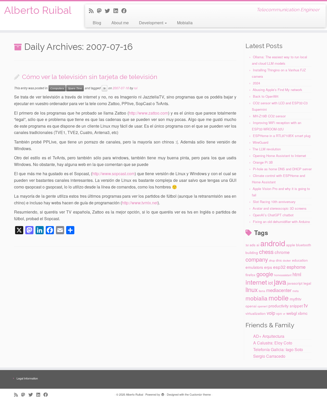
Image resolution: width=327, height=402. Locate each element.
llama (262, 291)
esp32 (279, 267)
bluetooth (303, 244)
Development (151, 23)
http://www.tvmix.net (140, 203)
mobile (278, 297)
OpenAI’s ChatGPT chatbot (273, 215)
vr (284, 314)
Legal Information (27, 378)
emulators (254, 267)
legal (307, 283)
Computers (57, 88)
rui (135, 88)
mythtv (295, 299)
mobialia (256, 298)
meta (296, 291)
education (300, 260)
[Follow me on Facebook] (125, 10)
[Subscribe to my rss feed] (93, 10)
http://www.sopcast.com (113, 173)
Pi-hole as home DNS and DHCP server (282, 168)
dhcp (272, 260)
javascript (294, 283)
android (272, 243)
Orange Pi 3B (263, 162)
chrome (282, 252)
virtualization (256, 313)
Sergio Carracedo (269, 356)
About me (120, 23)
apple (290, 244)
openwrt (262, 306)
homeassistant (282, 275)
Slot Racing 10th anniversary (274, 201)
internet (256, 281)
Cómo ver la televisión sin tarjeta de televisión (89, 77)
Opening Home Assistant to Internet (279, 155)
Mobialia (185, 23)
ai (257, 244)
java (280, 281)
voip (271, 312)
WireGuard (260, 142)
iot (270, 282)
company (257, 259)
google (264, 274)
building (252, 252)
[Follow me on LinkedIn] (117, 10)
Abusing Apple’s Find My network (277, 89)
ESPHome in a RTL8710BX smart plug (281, 135)
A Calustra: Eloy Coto (272, 343)
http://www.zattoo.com (148, 113)
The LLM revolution (266, 149)
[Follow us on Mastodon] (101, 10)
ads (252, 244)
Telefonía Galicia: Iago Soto (278, 349)
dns (279, 260)
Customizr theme (200, 394)
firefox (250, 274)
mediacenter (278, 290)
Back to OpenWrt (265, 96)
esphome (296, 266)
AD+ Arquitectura (268, 336)
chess (266, 251)
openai (251, 305)
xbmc (303, 313)
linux (252, 289)
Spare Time (75, 88)
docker (287, 260)
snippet (296, 305)
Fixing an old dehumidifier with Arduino (281, 221)
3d (247, 245)
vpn (279, 313)
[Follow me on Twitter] (109, 10)
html (297, 274)
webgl (291, 313)
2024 (256, 83)
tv (104, 88)
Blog (97, 23)
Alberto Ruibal (38, 10)
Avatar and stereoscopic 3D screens (280, 208)
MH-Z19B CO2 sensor (269, 116)
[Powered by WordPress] (163, 393)
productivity (278, 305)
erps (268, 267)
